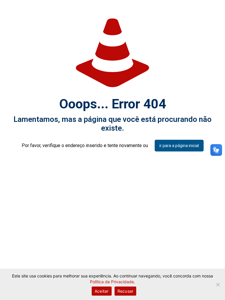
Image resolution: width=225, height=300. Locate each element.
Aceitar (102, 291)
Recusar (125, 291)
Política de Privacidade (112, 281)
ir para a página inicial (179, 145)
